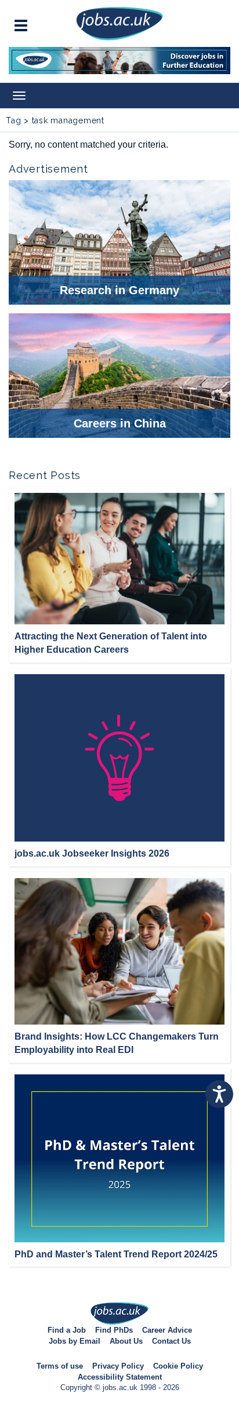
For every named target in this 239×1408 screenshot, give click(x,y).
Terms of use (60, 1366)
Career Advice (167, 1330)
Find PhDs (114, 1330)
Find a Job (67, 1330)
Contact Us (171, 1341)
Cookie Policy (178, 1366)
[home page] (119, 23)
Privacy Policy (118, 1366)
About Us (126, 1341)
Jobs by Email (74, 1341)
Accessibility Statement (120, 1377)
